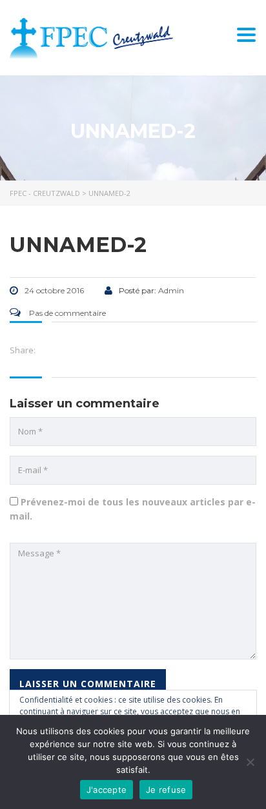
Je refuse (166, 790)
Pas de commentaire (66, 313)
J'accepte (107, 790)
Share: (23, 350)
